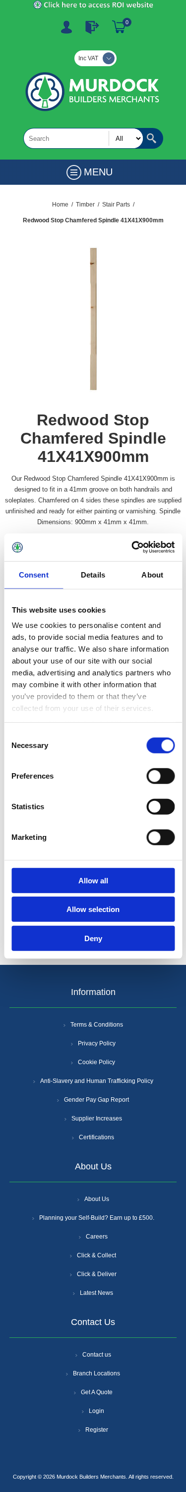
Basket (119, 27)
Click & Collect (96, 1255)
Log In (92, 27)
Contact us (96, 1354)
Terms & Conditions (96, 1024)
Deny (93, 938)
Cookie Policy (96, 1062)
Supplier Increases (96, 1118)
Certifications (96, 1137)
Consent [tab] (34, 574)
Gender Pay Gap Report (96, 1099)
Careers (97, 1236)
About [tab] (152, 574)
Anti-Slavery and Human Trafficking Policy (96, 1081)
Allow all (93, 880)
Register (66, 27)
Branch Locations (96, 1373)
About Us (96, 1199)
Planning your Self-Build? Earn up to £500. (96, 1217)
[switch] (160, 776)
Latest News (96, 1292)
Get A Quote (97, 1392)
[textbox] (83, 138)
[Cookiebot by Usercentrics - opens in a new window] (132, 547)
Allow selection (93, 909)
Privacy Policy (97, 1043)
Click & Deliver (97, 1274)
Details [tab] (93, 574)
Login (96, 1411)
